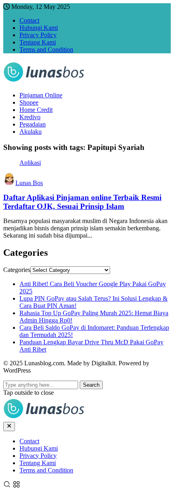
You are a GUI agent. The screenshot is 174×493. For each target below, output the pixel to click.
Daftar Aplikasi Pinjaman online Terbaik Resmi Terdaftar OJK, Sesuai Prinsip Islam (82, 202)
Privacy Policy (38, 35)
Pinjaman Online (40, 95)
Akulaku (30, 131)
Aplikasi (30, 162)
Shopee (28, 102)
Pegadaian (32, 124)
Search (91, 385)
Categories (16, 269)
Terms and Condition (46, 49)
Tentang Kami (37, 42)
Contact (29, 20)
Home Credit (36, 109)
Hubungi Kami (38, 27)
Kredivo (29, 117)
